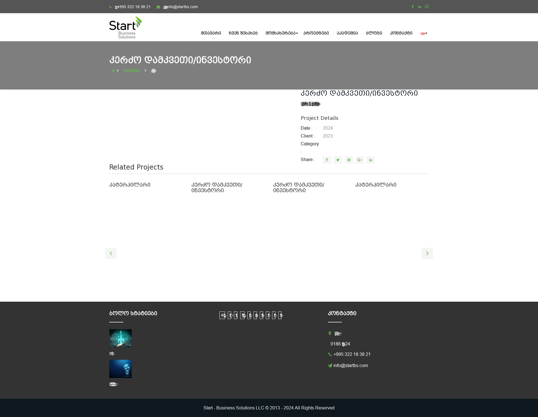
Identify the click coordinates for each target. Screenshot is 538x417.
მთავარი (211, 33)
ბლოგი (374, 33)
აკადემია (347, 33)
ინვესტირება (261, 315)
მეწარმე (267, 315)
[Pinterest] (349, 160)
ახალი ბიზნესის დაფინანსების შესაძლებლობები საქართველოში (111, 384)
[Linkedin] (420, 6)
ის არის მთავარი (110, 353)
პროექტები (316, 33)
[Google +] (360, 160)
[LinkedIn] (371, 160)
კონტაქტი (401, 33)
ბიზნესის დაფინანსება (242, 315)
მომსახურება (281, 33)
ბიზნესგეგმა (235, 315)
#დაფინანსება (222, 315)
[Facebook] (413, 6)
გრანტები (255, 315)
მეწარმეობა (273, 315)
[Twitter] (338, 160)
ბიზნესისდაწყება (249, 315)
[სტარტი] (129, 27)
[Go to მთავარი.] (113, 70)
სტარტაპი (280, 315)
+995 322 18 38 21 (134, 6)
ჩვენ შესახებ (243, 33)
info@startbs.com (182, 6)
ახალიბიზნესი (229, 315)
